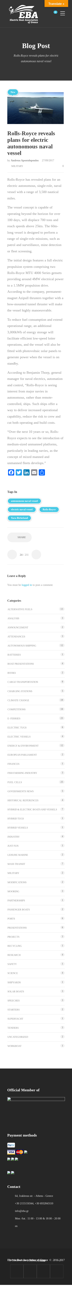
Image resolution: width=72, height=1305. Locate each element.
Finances (13, 763)
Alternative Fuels (19, 609)
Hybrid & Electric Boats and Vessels (32, 809)
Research (14, 955)
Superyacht (15, 1018)
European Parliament (22, 754)
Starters (13, 1009)
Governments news (20, 791)
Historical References (22, 800)
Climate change (18, 700)
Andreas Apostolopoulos (25, 160)
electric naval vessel (22, 509)
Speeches (13, 1000)
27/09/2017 (48, 160)
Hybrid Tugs (15, 818)
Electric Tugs (16, 727)
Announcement (17, 627)
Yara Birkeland (19, 517)
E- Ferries (13, 718)
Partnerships (16, 900)
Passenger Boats (18, 909)
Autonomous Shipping (21, 645)
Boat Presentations (20, 663)
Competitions (16, 709)
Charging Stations (19, 691)
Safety (12, 964)
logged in (27, 585)
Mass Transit (16, 864)
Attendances (16, 636)
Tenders (13, 1027)
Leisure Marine (17, 854)
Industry (13, 836)
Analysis (13, 618)
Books (11, 672)
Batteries (14, 654)
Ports (11, 918)
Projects (13, 936)
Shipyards (14, 982)
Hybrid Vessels (17, 827)
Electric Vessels (19, 736)
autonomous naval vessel (24, 500)
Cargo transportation (22, 682)
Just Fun (12, 845)
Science (12, 973)
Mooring (13, 891)
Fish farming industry (22, 773)
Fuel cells (14, 782)
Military (17, 166)
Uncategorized (17, 1036)
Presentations (17, 927)
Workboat (14, 1046)
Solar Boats (15, 991)
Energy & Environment (23, 745)
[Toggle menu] (62, 12)
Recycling (14, 945)
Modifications (16, 882)
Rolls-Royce (49, 509)
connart (43, 1261)
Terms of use (19, 1260)
